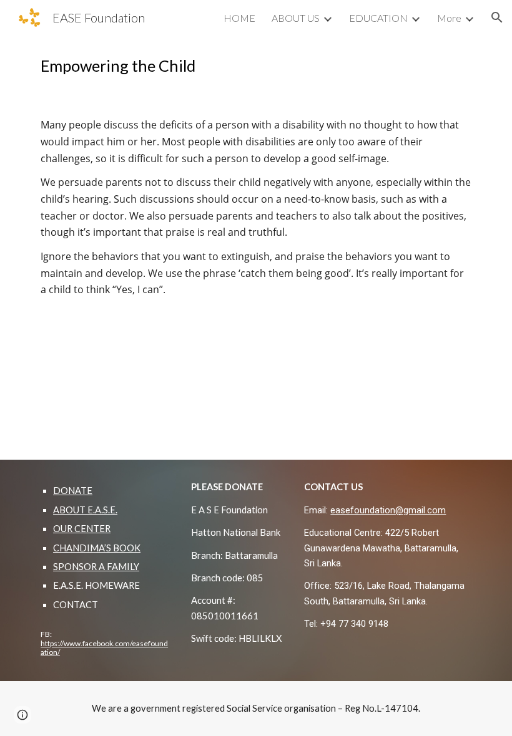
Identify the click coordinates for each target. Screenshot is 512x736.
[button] (497, 17)
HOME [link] (239, 18)
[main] (256, 66)
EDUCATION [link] (378, 18)
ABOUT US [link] (296, 18)
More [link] (449, 18)
